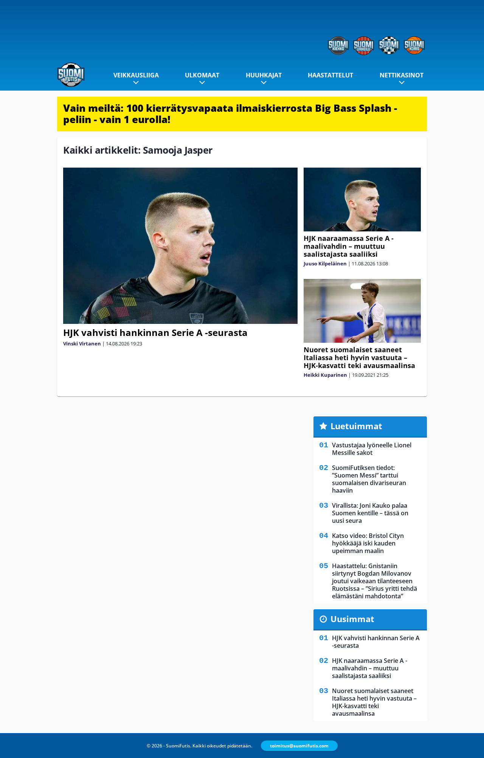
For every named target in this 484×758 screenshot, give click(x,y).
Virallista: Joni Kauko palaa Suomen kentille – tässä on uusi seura (370, 513)
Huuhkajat (264, 75)
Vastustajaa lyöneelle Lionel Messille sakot (371, 449)
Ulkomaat (202, 75)
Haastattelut (330, 75)
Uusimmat (352, 618)
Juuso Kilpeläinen (325, 263)
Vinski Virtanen (82, 343)
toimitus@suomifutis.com (299, 746)
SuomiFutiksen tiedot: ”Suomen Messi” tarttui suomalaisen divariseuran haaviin (369, 479)
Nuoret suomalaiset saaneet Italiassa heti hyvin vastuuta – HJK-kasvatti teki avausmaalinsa (359, 357)
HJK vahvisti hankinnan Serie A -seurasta (155, 332)
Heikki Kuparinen (325, 374)
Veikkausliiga (136, 75)
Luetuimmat (356, 425)
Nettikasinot (402, 75)
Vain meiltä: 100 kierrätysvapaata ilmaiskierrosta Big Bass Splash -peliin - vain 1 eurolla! (230, 113)
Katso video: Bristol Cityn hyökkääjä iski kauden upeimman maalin (368, 543)
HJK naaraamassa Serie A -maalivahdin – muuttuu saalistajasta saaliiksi (349, 246)
